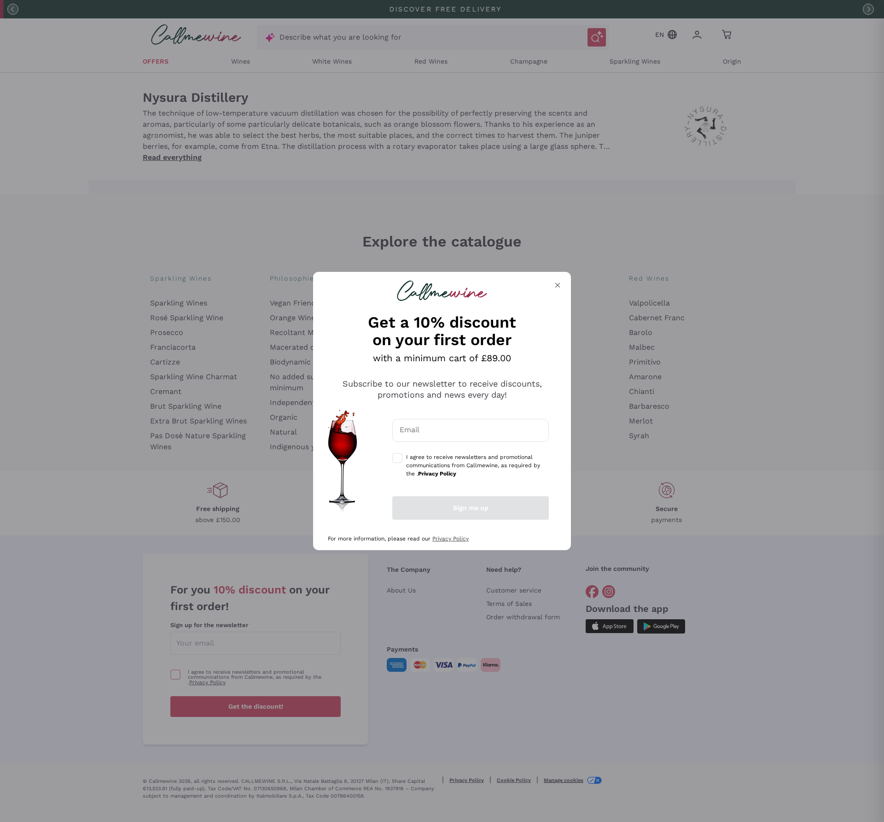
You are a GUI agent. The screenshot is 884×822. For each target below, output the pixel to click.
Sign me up (471, 507)
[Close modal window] (558, 285)
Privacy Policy (450, 538)
